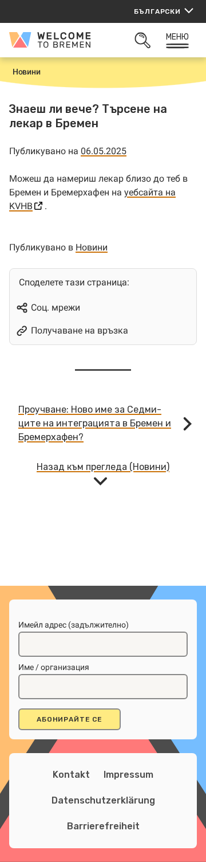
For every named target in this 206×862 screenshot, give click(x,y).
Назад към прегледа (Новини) (103, 466)
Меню (177, 37)
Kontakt (71, 774)
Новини (92, 247)
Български (157, 11)
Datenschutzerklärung (103, 800)
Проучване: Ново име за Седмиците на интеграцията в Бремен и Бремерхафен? (94, 423)
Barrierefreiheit (103, 826)
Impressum (128, 774)
